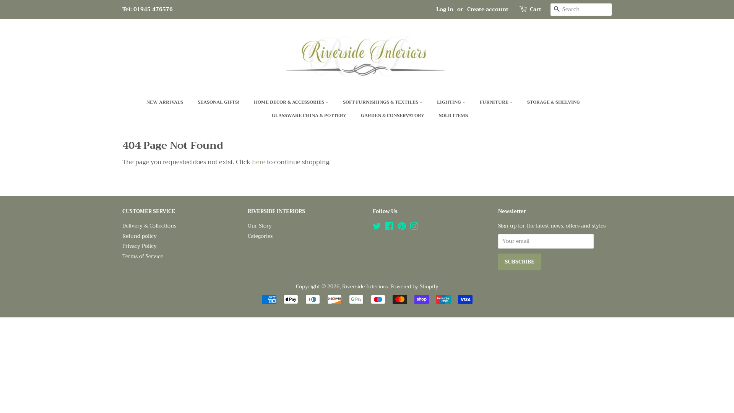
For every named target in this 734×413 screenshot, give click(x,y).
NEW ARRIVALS (164, 102)
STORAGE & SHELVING (553, 102)
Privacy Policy (139, 246)
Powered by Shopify (414, 286)
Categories (260, 236)
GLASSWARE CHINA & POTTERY (309, 115)
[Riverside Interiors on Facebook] (389, 227)
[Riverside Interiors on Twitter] (377, 227)
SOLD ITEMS (453, 115)
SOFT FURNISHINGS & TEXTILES (381, 102)
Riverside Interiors (365, 286)
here (258, 162)
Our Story (260, 225)
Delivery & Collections (149, 225)
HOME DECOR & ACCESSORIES (289, 102)
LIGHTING (449, 102)
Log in (444, 9)
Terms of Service (142, 256)
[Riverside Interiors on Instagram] (414, 227)
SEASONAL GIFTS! (218, 102)
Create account (487, 9)
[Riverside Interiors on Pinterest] (402, 227)
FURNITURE (495, 102)
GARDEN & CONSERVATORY (392, 115)
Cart (535, 9)
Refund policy (139, 236)
